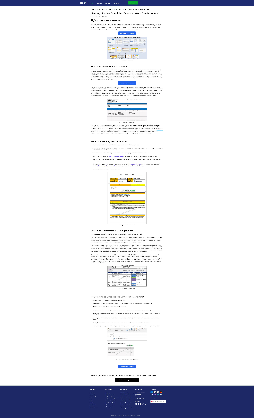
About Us (92, 391)
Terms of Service (94, 408)
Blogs (91, 399)
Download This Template (127, 33)
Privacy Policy (93, 406)
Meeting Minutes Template (99, 9)
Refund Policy (93, 404)
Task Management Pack (125, 408)
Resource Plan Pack (125, 404)
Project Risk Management (126, 397)
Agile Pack (107, 391)
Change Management (110, 396)
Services (107, 3)
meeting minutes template (116, 156)
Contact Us (92, 393)
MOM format (160, 130)
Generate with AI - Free (127, 366)
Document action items (135, 164)
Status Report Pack (124, 406)
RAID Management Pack (126, 402)
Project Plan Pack (124, 396)
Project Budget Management (127, 393)
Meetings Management (110, 402)
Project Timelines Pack (125, 399)
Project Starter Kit (109, 404)
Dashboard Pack (124, 391)
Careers (91, 402)
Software (117, 3)
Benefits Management (110, 393)
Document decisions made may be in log (108, 165)
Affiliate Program (94, 396)
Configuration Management (111, 397)
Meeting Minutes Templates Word (139, 9)
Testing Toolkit (108, 408)
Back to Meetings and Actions (128, 380)
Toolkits (99, 3)
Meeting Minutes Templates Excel (118, 9)
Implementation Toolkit (110, 399)
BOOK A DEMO (133, 3)
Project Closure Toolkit (110, 406)
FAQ (91, 397)
